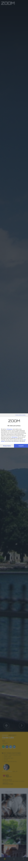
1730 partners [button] (9, 429)
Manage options (7, 445)
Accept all (21, 445)
